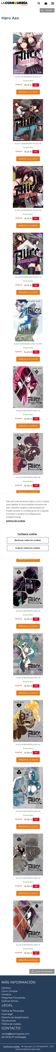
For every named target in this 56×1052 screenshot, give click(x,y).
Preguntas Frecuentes (13, 997)
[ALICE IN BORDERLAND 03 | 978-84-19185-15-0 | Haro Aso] (28, 788)
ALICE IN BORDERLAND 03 (28, 811)
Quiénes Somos (9, 1001)
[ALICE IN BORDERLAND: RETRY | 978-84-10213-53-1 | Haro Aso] (28, 320)
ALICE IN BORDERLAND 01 (28, 945)
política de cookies (15, 521)
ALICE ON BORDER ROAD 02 (28, 210)
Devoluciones (8, 1020)
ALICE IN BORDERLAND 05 (28, 678)
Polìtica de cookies (11, 1024)
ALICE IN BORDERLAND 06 (28, 611)
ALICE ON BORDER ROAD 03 (28, 143)
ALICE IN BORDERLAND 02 (28, 878)
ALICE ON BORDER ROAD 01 (28, 277)
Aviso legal (7, 1014)
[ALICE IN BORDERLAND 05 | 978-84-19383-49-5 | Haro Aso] (28, 654)
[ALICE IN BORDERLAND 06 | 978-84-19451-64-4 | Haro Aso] (28, 587)
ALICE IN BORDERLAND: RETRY (28, 344)
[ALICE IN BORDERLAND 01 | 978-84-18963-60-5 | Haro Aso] (28, 921)
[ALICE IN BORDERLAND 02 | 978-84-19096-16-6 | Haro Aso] (28, 855)
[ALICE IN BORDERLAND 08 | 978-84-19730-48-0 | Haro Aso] (28, 454)
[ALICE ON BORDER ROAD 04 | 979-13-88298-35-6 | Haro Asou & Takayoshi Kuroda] (28, 53)
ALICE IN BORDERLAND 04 (28, 744)
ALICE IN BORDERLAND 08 (28, 477)
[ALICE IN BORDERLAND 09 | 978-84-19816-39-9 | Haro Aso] (28, 387)
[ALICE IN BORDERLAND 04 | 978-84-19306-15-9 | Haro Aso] (28, 721)
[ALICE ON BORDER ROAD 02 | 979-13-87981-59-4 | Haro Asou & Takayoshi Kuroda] (28, 187)
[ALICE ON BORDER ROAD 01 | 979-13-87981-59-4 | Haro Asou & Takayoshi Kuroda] (28, 254)
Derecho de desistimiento (15, 1017)
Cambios (6, 988)
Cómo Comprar (9, 991)
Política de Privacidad (12, 1011)
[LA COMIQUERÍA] (14, 4)
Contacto (6, 994)
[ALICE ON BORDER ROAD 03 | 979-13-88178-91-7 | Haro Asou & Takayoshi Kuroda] (28, 120)
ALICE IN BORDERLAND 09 (28, 410)
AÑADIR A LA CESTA (28, 92)
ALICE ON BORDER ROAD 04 (28, 77)
